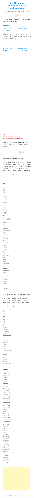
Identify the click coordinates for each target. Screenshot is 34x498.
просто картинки (7, 350)
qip (4, 251)
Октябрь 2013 (6, 405)
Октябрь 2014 (6, 396)
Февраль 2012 (6, 430)
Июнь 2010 (6, 445)
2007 (4, 190)
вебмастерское (7, 335)
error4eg (5, 228)
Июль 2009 (5, 457)
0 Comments (6, 25)
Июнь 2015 (6, 381)
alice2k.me (11, 144)
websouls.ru (6, 270)
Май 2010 (5, 447)
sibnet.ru (5, 257)
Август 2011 (6, 440)
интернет (5, 340)
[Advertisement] (16, 478)
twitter (5, 268)
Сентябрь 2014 (6, 398)
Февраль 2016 (6, 375)
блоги (4, 277)
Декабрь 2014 (6, 392)
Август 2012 (6, 424)
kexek (4, 240)
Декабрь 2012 (6, 421)
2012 (5, 205)
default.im (5, 226)
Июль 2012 (5, 426)
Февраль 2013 (6, 417)
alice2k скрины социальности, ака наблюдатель (17, 5)
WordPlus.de (16, 495)
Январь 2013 (6, 419)
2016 (4, 325)
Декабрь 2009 (6, 453)
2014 (26, 34)
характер (6, 288)
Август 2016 (6, 373)
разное (5, 352)
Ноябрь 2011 (6, 434)
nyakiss (5, 249)
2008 (4, 193)
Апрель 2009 (6, 461)
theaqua (6, 263)
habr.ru (4, 234)
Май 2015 (5, 383)
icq (4, 236)
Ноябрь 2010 (6, 442)
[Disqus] (17, 71)
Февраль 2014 (6, 402)
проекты (10, 36)
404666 (5, 213)
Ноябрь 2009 (6, 455)
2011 (5, 202)
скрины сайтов (6, 356)
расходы (15, 36)
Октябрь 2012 (6, 423)
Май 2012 (5, 428)
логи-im (5, 342)
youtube (5, 273)
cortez (4, 222)
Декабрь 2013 (6, 404)
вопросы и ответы (7, 337)
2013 (4, 208)
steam (4, 261)
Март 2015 (5, 387)
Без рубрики (6, 333)
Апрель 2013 (6, 415)
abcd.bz (5, 215)
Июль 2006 (5, 462)
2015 (4, 323)
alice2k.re (5, 146)
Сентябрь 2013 (6, 407)
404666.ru (5, 327)
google (5, 232)
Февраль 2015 (6, 388)
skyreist (5, 259)
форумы (20, 36)
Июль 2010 (5, 443)
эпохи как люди (26, 36)
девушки (5, 279)
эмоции (5, 361)
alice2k (9, 38)
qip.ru (4, 253)
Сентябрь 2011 (6, 438)
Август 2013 (6, 409)
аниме (4, 275)
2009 (5, 195)
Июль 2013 (5, 411)
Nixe (4, 245)
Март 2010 (5, 451)
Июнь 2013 (6, 413)
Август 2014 (6, 400)
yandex (4, 272)
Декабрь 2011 (6, 432)
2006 (4, 188)
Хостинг (5, 359)
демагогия (5, 338)
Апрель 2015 (6, 385)
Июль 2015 (5, 379)
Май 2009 (5, 459)
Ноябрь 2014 (6, 394)
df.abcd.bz (5, 36)
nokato (5, 247)
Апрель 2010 (6, 449)
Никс (4, 346)
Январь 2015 (6, 390)
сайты (5, 285)
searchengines (6, 255)
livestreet (5, 242)
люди (4, 344)
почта (4, 281)
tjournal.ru (5, 265)
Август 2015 (6, 377)
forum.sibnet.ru (7, 230)
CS (3, 224)
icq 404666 (5, 238)
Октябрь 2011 (6, 436)
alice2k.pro (5, 144)
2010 (5, 199)
